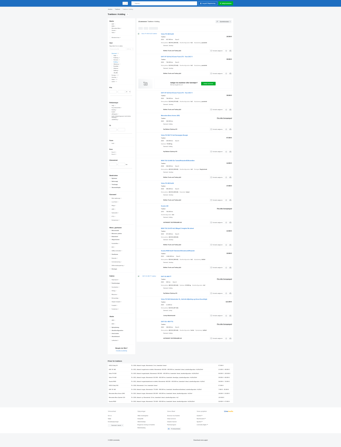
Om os (110, 415)
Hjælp (109, 418)
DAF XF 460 (112, 389)
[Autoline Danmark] (114, 3)
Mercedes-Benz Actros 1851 (170, 115)
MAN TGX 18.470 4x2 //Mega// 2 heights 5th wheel (177, 228)
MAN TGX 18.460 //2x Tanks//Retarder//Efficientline (178, 160)
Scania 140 (164, 206)
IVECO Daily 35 (113, 365)
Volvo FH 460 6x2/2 (167, 34)
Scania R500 (112, 401)
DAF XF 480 (112, 369)
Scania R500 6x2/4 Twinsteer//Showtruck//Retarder (178, 251)
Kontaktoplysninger (113, 421)
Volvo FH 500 (112, 373)
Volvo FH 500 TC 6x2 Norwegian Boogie (174, 135)
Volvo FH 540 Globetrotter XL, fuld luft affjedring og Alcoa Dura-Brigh (184, 299)
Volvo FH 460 (112, 377)
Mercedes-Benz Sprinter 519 (117, 397)
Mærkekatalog (141, 427)
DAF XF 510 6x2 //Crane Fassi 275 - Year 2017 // (176, 56)
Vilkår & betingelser (142, 415)
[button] (226, 50)
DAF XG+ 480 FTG (167, 321)
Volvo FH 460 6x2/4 (167, 183)
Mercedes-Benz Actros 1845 (117, 393)
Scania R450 (112, 381)
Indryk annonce (208, 83)
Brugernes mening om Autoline (146, 424)
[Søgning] (133, 3)
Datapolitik (140, 418)
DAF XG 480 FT (166, 276)
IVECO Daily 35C (113, 385)
